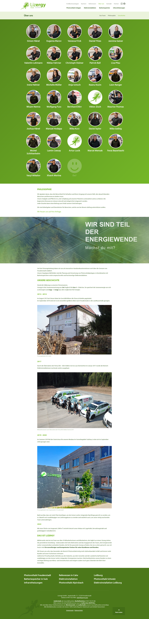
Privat (32, 7)
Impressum (70, 610)
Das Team (102, 15)
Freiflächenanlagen (72, 4)
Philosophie (112, 15)
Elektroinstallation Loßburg (108, 582)
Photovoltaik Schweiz (105, 578)
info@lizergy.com (82, 597)
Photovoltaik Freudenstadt (37, 575)
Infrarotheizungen (119, 8)
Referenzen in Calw (68, 575)
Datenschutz (78, 610)
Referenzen (92, 4)
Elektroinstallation (90, 8)
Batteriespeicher (104, 8)
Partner (116, 4)
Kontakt (109, 4)
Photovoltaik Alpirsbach (71, 582)
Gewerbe (37, 7)
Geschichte (121, 15)
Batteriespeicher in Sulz (36, 578)
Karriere (83, 4)
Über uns (101, 4)
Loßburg (98, 575)
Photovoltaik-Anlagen (73, 8)
